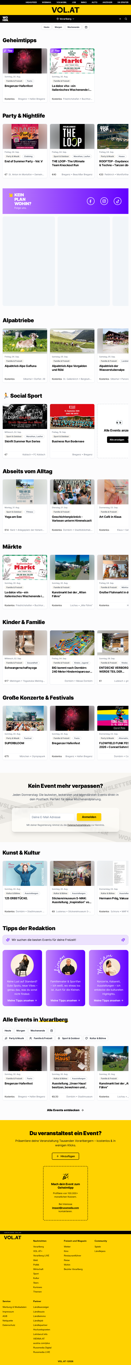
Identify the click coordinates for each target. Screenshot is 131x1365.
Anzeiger (107, 2)
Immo (84, 2)
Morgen (58, 27)
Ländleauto (39, 1311)
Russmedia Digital (42, 1347)
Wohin (67, 1264)
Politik (36, 1264)
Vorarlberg (38, 1246)
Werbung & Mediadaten (15, 1307)
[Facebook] (90, 201)
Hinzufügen (68, 1156)
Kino (66, 1251)
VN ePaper (122, 2)
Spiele (98, 1246)
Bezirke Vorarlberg (73, 1269)
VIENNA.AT (39, 1338)
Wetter (67, 1246)
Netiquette (8, 1320)
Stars (36, 1282)
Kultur (36, 1278)
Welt (35, 1260)
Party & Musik (16, 1038)
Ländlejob (38, 1320)
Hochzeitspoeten (41, 1329)
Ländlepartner (40, 1325)
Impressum (8, 1311)
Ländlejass (100, 1251)
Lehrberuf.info (40, 1334)
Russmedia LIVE (41, 1352)
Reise (67, 1260)
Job (74, 2)
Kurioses (37, 1287)
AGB (5, 1316)
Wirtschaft (38, 1269)
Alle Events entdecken (63, 1110)
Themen (37, 1291)
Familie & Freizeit (43, 1038)
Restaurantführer (72, 1255)
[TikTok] (117, 201)
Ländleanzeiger (41, 1307)
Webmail (46, 2)
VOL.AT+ (37, 1251)
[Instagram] (104, 201)
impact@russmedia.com (65, 1207)
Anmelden (89, 817)
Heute (46, 27)
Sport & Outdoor (71, 1038)
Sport (36, 1273)
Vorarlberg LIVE (41, 1255)
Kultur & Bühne (98, 1038)
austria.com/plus (41, 1343)
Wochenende (73, 27)
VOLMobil (62, 2)
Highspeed (31, 2)
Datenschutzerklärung (79, 825)
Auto (94, 2)
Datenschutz (9, 1325)
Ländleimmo (39, 1316)
